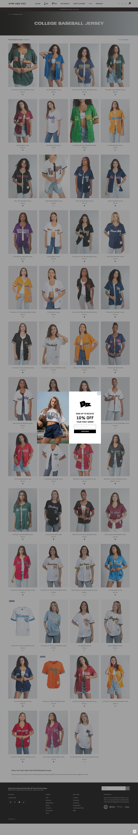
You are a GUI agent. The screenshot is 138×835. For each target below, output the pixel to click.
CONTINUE (85, 431)
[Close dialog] (99, 393)
